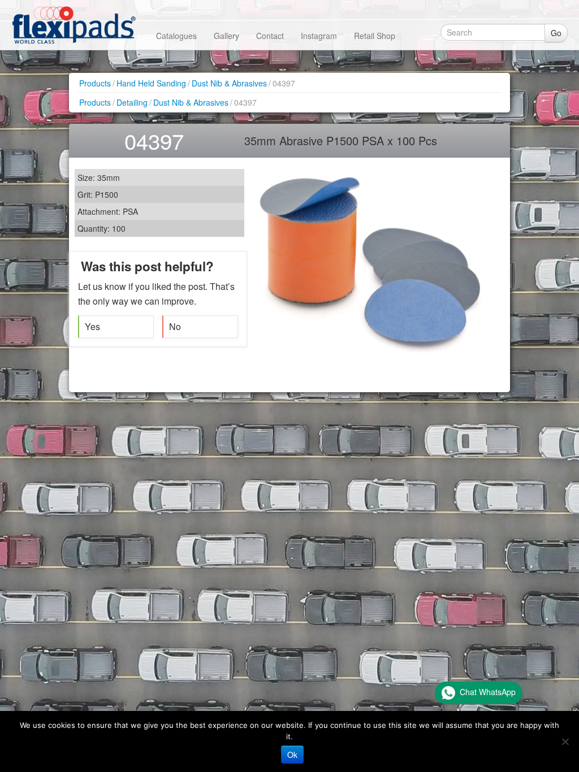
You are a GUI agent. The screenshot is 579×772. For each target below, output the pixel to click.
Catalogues (176, 35)
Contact (270, 35)
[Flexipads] (74, 25)
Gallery (226, 35)
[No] (565, 741)
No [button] (175, 326)
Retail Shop (374, 35)
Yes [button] (92, 326)
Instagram (319, 35)
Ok (292, 754)
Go (556, 32)
